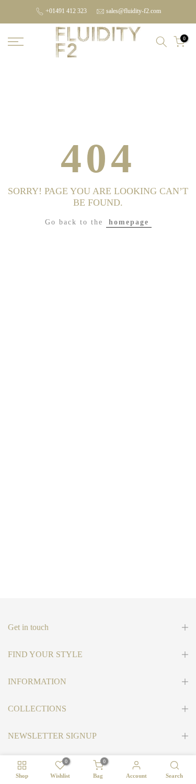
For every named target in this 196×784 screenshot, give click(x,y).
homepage (129, 222)
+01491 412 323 (66, 11)
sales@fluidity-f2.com (133, 11)
